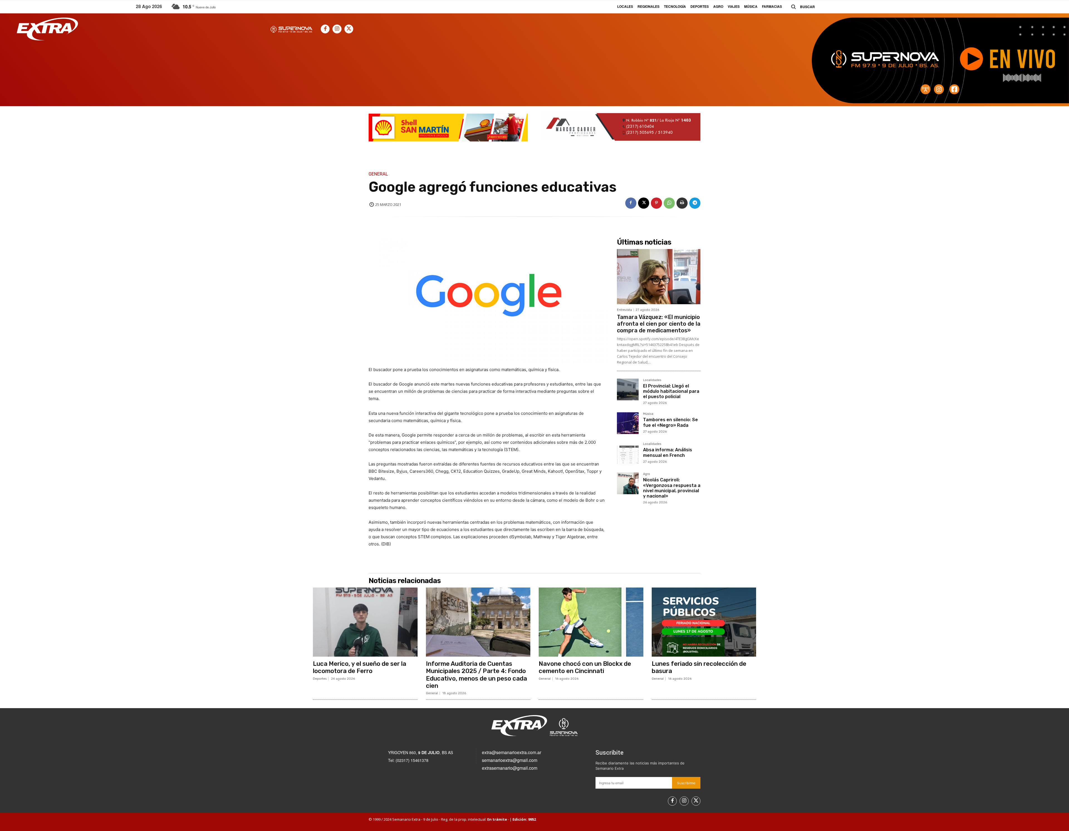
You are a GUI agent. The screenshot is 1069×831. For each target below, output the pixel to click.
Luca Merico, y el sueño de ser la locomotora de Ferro (359, 667)
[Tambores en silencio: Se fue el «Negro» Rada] (628, 423)
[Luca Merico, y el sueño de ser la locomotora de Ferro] (365, 622)
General (378, 174)
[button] (801, 6)
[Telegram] (694, 203)
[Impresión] (682, 203)
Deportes (320, 678)
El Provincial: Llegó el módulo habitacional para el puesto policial (671, 391)
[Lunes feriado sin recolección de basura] (704, 622)
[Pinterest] (656, 203)
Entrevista (624, 309)
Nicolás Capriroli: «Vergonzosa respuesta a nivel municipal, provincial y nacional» (671, 488)
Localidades (652, 380)
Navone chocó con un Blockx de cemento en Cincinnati (585, 667)
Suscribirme (686, 783)
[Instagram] (336, 29)
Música (648, 414)
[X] (348, 29)
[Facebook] (325, 29)
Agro (646, 474)
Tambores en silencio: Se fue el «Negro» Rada (670, 422)
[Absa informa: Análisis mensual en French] (628, 453)
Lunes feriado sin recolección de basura (699, 667)
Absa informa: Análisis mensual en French (667, 452)
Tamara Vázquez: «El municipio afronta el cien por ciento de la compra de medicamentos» (658, 324)
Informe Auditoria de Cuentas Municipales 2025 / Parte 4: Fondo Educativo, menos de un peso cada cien (476, 674)
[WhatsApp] (669, 203)
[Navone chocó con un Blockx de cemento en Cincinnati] (591, 622)
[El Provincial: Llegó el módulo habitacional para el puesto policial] (628, 389)
